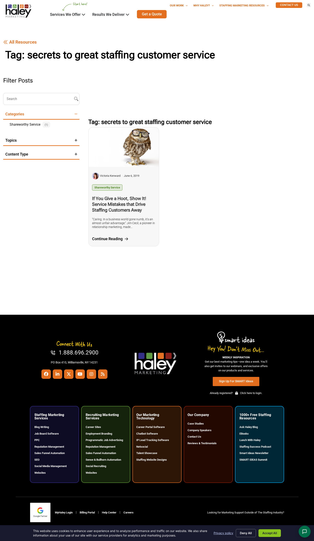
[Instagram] (91, 374)
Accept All (269, 533)
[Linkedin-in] (57, 374)
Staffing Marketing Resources (242, 5)
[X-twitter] (68, 374)
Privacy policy (223, 533)
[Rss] (102, 374)
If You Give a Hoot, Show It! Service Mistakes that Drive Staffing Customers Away (119, 204)
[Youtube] (80, 374)
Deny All (246, 533)
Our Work (177, 5)
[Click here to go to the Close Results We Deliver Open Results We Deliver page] (127, 14)
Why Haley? (201, 5)
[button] (309, 5)
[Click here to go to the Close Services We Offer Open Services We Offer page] (83, 14)
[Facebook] (46, 374)
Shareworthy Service (107, 187)
